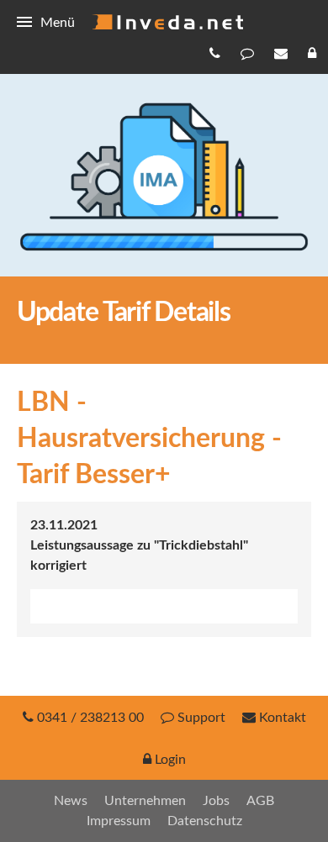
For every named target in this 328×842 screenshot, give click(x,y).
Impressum (119, 821)
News (70, 801)
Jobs (216, 801)
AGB (260, 801)
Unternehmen (145, 801)
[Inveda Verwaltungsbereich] (313, 53)
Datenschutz (204, 821)
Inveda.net (167, 22)
